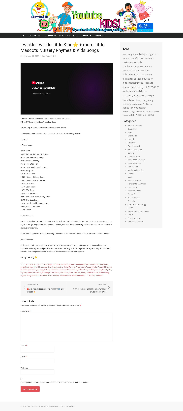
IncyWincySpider (105, 270)
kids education (145, 78)
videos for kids (129, 115)
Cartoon (32, 267)
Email (24, 356)
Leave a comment (96, 275)
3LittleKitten (47, 264)
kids (147, 70)
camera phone (128, 58)
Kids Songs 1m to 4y (36, 35)
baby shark (133, 54)
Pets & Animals (134, 197)
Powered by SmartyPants (48, 406)
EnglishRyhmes (69, 267)
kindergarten (129, 91)
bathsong (104, 264)
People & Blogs (134, 190)
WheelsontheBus (78, 275)
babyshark (95, 264)
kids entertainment (133, 82)
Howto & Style (134, 156)
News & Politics (134, 180)
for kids (136, 70)
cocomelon (146, 66)
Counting (59, 267)
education (127, 70)
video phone (154, 111)
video (145, 111)
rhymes (23, 275)
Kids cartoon (146, 74)
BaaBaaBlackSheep (83, 264)
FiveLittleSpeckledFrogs (29, 270)
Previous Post (45, 288)
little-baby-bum (134, 163)
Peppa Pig (52, 35)
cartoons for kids (132, 62)
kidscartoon (36, 273)
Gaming (131, 153)
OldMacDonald (92, 273)
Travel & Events (134, 218)
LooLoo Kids (133, 166)
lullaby (83, 273)
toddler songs (129, 111)
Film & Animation (135, 149)
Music (130, 177)
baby (124, 54)
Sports (130, 214)
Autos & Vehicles (135, 125)
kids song (126, 87)
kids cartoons (129, 78)
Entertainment (134, 146)
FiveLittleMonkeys (104, 267)
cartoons (149, 58)
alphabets (64, 264)
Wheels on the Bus (136, 221)
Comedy (131, 139)
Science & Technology (137, 204)
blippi (156, 54)
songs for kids (130, 107)
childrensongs (41, 267)
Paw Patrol (64, 35)
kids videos (152, 87)
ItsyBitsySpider (26, 273)
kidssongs (46, 273)
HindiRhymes (93, 270)
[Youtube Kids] (91, 16)
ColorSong (52, 267)
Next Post (89, 288)
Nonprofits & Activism (137, 183)
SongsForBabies (33, 275)
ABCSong (56, 264)
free (142, 70)
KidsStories (55, 273)
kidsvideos (64, 273)
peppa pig (150, 96)
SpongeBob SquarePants (138, 211)
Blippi (75, 35)
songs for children (145, 104)
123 (41, 264)
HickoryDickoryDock (79, 270)
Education (132, 142)
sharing (138, 100)
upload (139, 111)
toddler (142, 108)
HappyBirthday (44, 270)
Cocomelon (86, 35)
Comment (25, 311)
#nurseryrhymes (32, 264)
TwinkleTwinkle (65, 275)
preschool (128, 100)
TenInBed (43, 275)
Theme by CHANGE (67, 406)
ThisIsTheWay (53, 275)
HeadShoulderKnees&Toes (61, 270)
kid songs (148, 82)
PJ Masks (131, 201)
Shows (130, 207)
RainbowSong (104, 273)
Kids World (46, 56)
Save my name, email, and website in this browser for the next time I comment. (55, 382)
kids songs (138, 87)
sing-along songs (130, 104)
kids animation (131, 74)
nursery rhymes (133, 95)
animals (72, 264)
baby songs (146, 54)
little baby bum (141, 91)
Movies (131, 173)
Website (24, 368)
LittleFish (77, 273)
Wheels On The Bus (145, 115)
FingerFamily (80, 267)
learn (71, 273)
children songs (131, 66)
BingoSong (25, 267)
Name (24, 345)
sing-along (148, 100)
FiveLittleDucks (91, 267)
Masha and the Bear (136, 170)
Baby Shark (99, 35)
